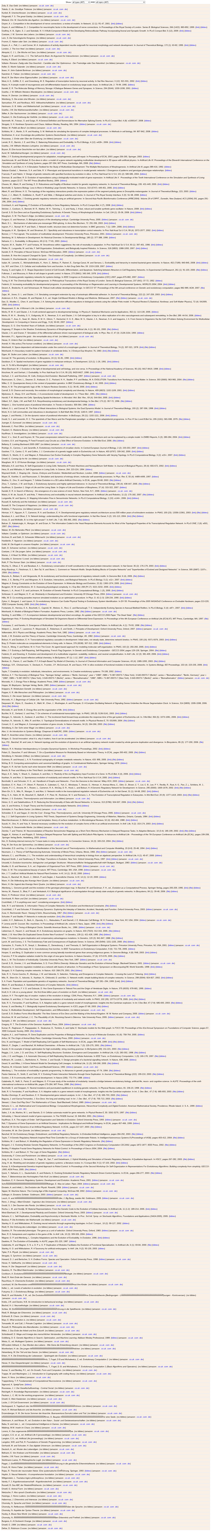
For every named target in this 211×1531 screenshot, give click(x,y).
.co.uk (41, 5)
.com (47, 5)
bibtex (119, 23)
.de (51, 5)
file (91, 163)
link (113, 23)
